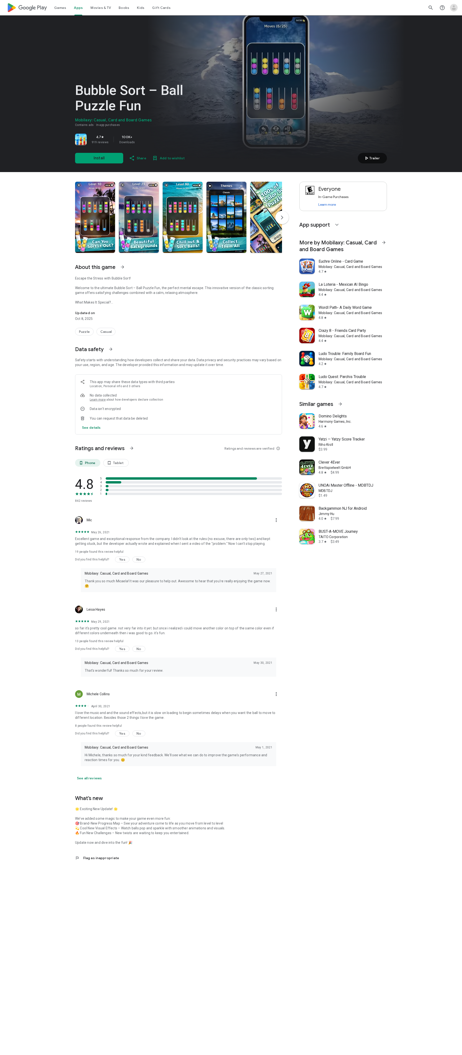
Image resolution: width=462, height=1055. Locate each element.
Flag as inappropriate (97, 858)
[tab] (60, 7)
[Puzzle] (84, 331)
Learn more (98, 399)
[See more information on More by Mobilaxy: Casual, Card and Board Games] (384, 242)
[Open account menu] (454, 7)
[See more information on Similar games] (340, 404)
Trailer (372, 158)
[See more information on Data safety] (110, 349)
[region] (142, 139)
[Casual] (106, 331)
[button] (95, 217)
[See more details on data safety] (91, 427)
